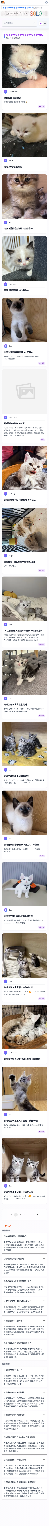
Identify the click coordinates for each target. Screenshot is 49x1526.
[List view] (45, 23)
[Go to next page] (37, 1215)
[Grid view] (41, 23)
